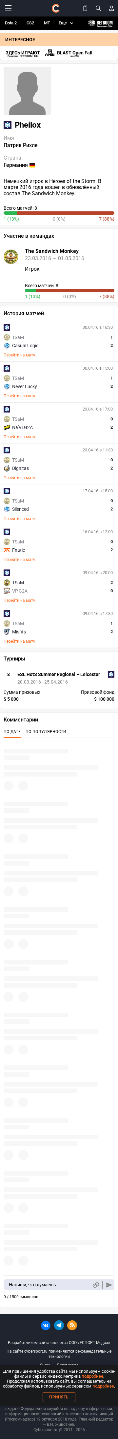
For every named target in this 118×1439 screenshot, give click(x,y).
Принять (59, 1397)
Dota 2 (11, 22)
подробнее (92, 1376)
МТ (47, 22)
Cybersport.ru (45, 1429)
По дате (12, 731)
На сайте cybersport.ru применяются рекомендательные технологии (59, 1354)
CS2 (30, 22)
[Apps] (85, 8)
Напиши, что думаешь (32, 1284)
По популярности (46, 731)
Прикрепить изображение (96, 1285)
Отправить (109, 1285)
